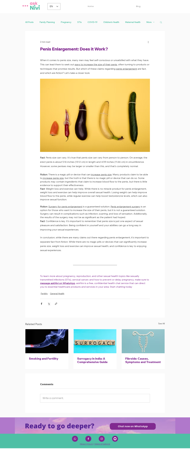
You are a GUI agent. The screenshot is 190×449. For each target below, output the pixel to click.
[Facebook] (88, 439)
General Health (57, 293)
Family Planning (47, 22)
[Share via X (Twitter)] (48, 303)
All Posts (29, 22)
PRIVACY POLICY (86, 444)
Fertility (44, 293)
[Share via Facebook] (41, 303)
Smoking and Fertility (43, 358)
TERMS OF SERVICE (102, 444)
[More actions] (148, 42)
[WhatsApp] (75, 439)
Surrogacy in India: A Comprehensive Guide (92, 360)
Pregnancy (66, 22)
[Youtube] (115, 439)
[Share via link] (56, 303)
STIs (79, 22)
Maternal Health (132, 22)
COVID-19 (92, 22)
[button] (161, 22)
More (149, 22)
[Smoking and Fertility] (46, 341)
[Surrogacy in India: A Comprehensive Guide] (95, 341)
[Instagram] (102, 439)
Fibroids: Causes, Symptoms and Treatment (143, 360)
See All (161, 323)
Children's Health (111, 22)
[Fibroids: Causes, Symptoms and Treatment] (143, 341)
